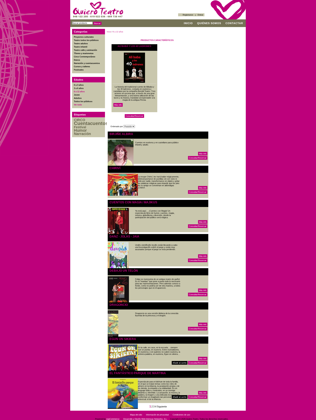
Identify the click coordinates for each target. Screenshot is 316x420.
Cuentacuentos (91, 123)
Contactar (234, 23)
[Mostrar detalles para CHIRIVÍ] (123, 195)
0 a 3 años (79, 85)
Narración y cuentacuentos (87, 63)
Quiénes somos (209, 23)
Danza (77, 60)
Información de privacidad (157, 415)
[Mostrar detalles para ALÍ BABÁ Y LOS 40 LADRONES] (134, 82)
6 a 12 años (79, 91)
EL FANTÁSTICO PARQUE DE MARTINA (138, 373)
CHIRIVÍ (115, 168)
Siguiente (162, 406)
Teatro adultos (81, 43)
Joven (77, 95)
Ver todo (78, 105)
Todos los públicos (83, 101)
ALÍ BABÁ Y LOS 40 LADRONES (134, 46)
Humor (80, 130)
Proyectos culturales (84, 37)
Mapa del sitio (136, 415)
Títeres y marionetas (83, 53)
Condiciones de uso (181, 415)
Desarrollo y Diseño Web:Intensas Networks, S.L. (146, 419)
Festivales (79, 70)
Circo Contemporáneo (84, 57)
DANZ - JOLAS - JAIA (124, 236)
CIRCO (79, 120)
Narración (82, 134)
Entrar (200, 15)
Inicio (188, 23)
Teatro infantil (80, 47)
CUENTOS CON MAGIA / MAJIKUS (133, 202)
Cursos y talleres (82, 66)
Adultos (78, 98)
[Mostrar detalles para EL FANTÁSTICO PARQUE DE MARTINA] (123, 408)
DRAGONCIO (119, 304)
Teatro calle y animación (85, 50)
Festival (80, 127)
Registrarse (188, 15)
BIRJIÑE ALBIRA (121, 134)
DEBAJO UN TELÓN (124, 270)
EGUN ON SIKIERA (123, 339)
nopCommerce (114, 419)
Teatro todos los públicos (86, 40)
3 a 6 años (79, 88)
